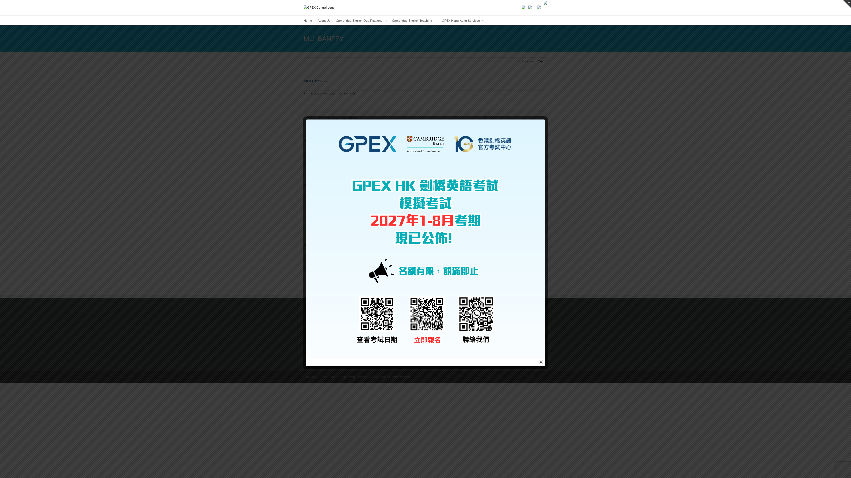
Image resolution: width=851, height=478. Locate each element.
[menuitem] (308, 20)
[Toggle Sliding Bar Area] (847, 4)
